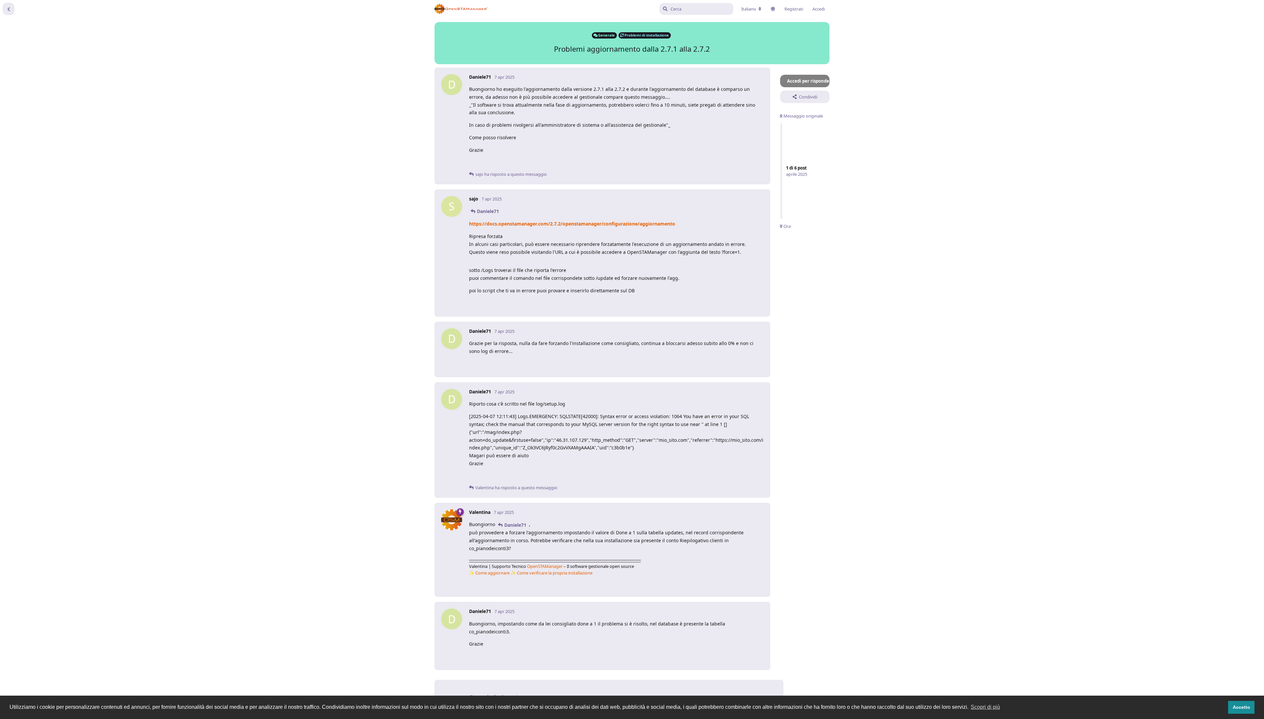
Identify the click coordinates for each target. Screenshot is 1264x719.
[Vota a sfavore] (733, 163)
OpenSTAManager (545, 566)
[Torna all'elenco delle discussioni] (8, 9)
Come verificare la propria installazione (554, 573)
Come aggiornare (492, 573)
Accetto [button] (1241, 707)
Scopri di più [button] (985, 707)
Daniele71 (488, 211)
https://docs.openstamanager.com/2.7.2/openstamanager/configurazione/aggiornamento (572, 224)
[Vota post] (719, 163)
